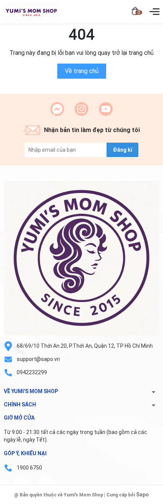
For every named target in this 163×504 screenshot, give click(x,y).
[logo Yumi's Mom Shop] (81, 258)
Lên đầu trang (138, 499)
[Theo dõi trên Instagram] (81, 109)
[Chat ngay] (57, 109)
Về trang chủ (82, 71)
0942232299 (32, 372)
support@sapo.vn (38, 359)
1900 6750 (29, 468)
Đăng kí (122, 150)
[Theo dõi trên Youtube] (106, 109)
